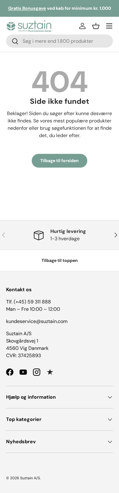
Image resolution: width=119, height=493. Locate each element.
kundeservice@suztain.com (36, 321)
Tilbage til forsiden (59, 160)
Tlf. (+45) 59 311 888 (28, 302)
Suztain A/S (30, 478)
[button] (96, 26)
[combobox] (59, 41)
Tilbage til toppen (59, 260)
